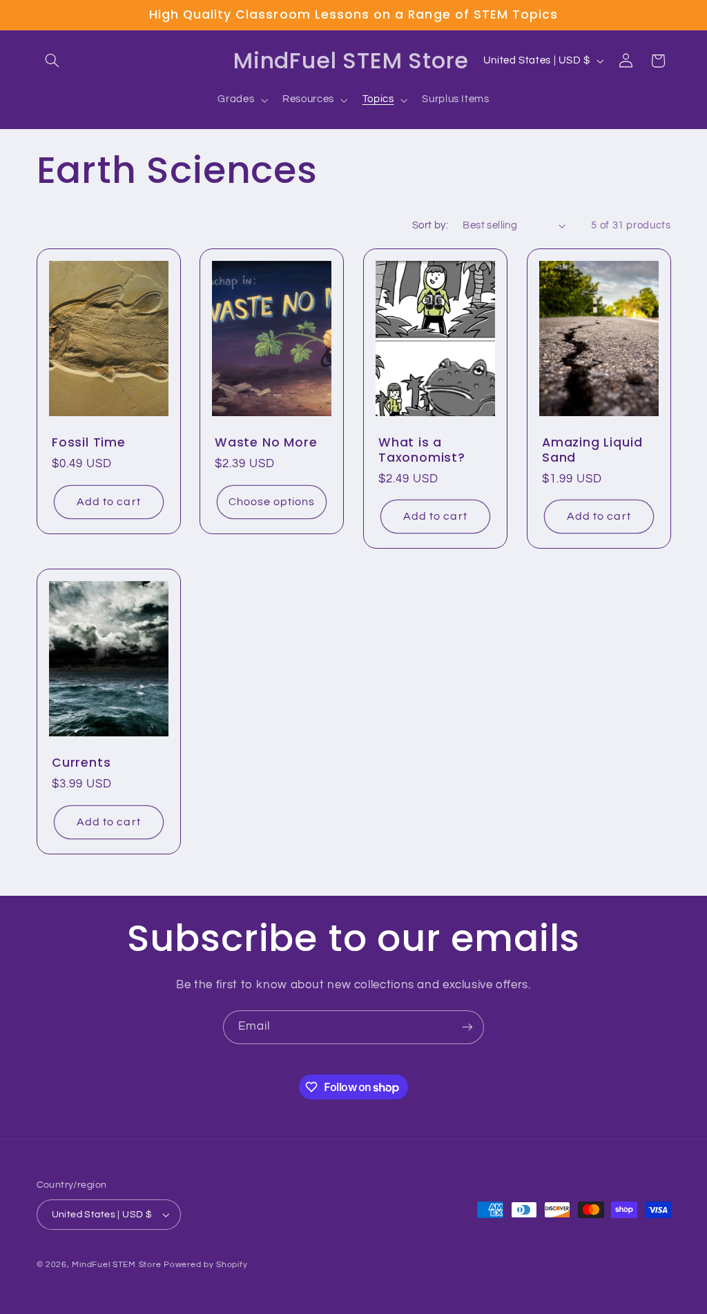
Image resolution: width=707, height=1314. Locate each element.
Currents (81, 763)
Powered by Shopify (205, 1264)
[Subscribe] (467, 1027)
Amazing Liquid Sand (592, 450)
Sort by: (430, 225)
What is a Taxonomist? (421, 450)
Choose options (272, 501)
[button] (52, 61)
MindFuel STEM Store (116, 1264)
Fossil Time (89, 443)
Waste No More (266, 443)
